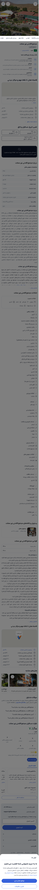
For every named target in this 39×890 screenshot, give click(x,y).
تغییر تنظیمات (19, 886)
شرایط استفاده (33, 875)
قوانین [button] (28, 38)
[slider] (19, 854)
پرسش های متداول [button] (11, 38)
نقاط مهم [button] (21, 38)
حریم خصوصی (10, 873)
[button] (19, 445)
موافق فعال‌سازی (19, 881)
